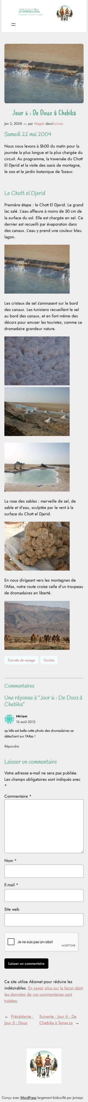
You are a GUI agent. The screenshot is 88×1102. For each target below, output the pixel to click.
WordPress (28, 1097)
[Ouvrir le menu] (13, 24)
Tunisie (57, 123)
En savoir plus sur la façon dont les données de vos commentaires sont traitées (43, 994)
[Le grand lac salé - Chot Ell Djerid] (37, 292)
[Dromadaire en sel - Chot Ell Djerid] (37, 490)
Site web (11, 909)
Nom (10, 860)
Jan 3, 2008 (13, 123)
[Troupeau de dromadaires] (37, 648)
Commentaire (18, 796)
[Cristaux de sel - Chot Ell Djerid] (37, 384)
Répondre (11, 746)
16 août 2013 (25, 721)
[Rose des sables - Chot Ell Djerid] (37, 569)
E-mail (11, 885)
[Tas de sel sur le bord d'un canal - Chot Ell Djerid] (37, 434)
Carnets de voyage (21, 660)
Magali (39, 123)
